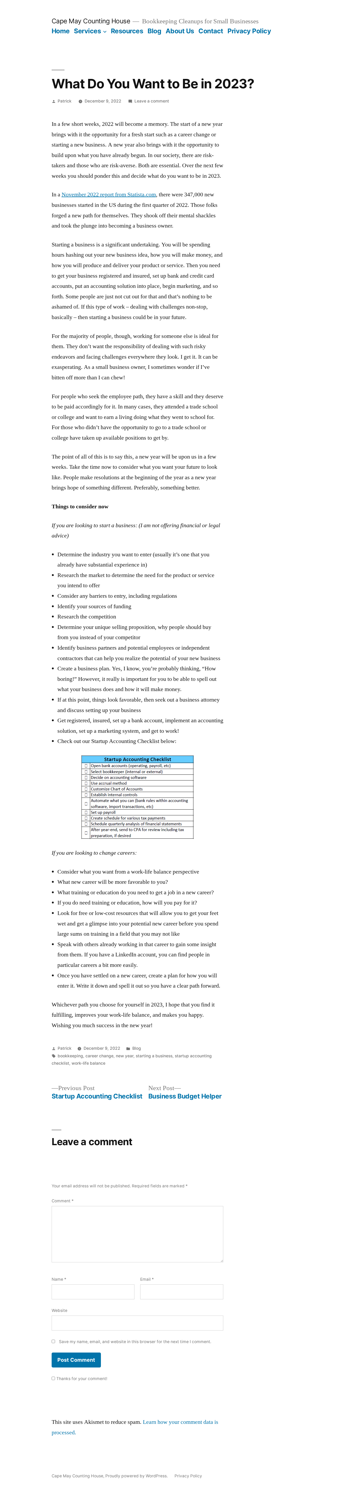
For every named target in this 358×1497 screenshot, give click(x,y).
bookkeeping (70, 1055)
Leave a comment (151, 101)
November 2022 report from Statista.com (109, 194)
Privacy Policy (249, 31)
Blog (154, 31)
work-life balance (88, 1063)
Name (59, 1279)
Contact (210, 31)
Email (147, 1279)
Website (59, 1310)
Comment (63, 1200)
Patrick (65, 101)
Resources (127, 31)
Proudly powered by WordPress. (137, 1475)
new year (124, 1055)
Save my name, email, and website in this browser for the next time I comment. (135, 1341)
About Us (180, 31)
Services (87, 31)
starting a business (154, 1055)
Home (61, 31)
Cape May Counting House (91, 21)
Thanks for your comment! (81, 1378)
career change (99, 1055)
